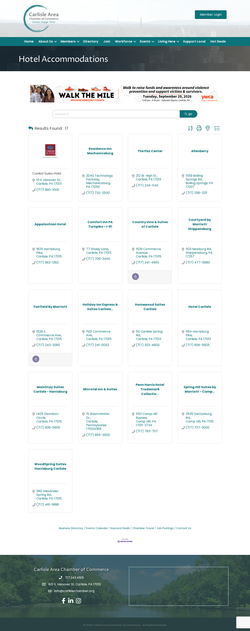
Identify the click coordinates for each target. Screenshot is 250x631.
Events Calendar (97, 528)
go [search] (190, 114)
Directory (90, 41)
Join (106, 41)
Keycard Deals (120, 528)
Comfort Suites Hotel (46, 173)
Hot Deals (218, 41)
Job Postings (165, 528)
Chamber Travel (143, 528)
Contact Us (183, 528)
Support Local (194, 41)
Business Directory (71, 528)
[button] (30, 128)
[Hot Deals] (135, 279)
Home (29, 41)
